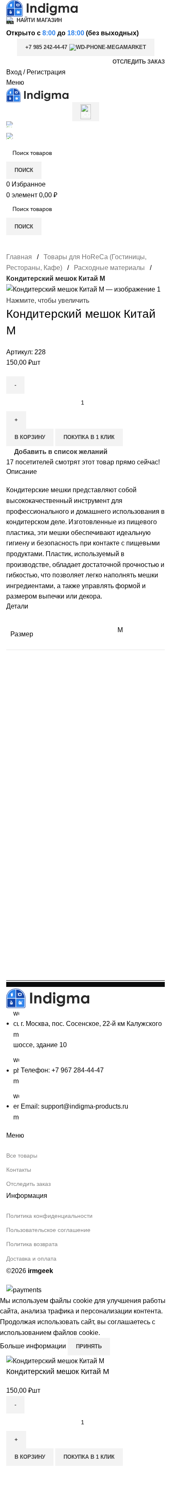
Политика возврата (32, 1244)
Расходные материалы (110, 267)
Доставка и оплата (31, 1258)
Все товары (21, 1155)
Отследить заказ (28, 1183)
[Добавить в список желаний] (16, 1476)
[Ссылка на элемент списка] (85, 1065)
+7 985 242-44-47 (46, 47)
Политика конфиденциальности (49, 1215)
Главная (20, 256)
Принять (89, 1346)
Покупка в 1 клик (89, 437)
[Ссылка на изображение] (47, 997)
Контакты (18, 1169)
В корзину (30, 437)
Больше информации (34, 1346)
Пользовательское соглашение (48, 1230)
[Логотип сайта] (42, 7)
